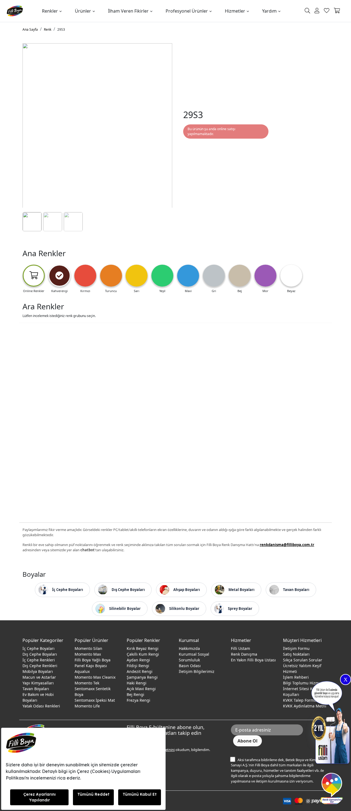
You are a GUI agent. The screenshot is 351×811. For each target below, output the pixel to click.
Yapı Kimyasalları (38, 683)
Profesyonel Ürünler (187, 11)
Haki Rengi (136, 683)
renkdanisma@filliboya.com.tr (287, 544)
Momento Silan (88, 648)
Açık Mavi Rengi (141, 688)
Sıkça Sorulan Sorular (302, 659)
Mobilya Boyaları (37, 671)
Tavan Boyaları (35, 688)
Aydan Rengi (138, 659)
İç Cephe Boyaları (38, 648)
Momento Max (88, 654)
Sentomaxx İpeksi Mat (95, 700)
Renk (47, 29)
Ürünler (83, 11)
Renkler (50, 11)
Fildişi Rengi (138, 665)
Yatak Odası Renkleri (41, 706)
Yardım (269, 11)
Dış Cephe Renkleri (39, 665)
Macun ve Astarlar (39, 677)
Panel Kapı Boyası (91, 665)
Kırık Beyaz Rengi (142, 648)
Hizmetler (235, 11)
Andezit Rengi (139, 671)
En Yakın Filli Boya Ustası (253, 659)
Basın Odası (190, 665)
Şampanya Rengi (142, 677)
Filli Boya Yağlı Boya (93, 659)
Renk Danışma (244, 654)
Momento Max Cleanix (95, 677)
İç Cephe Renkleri (38, 659)
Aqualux (82, 671)
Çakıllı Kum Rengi (143, 654)
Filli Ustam (240, 648)
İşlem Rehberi (296, 677)
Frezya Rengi (138, 700)
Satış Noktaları (296, 654)
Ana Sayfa (30, 29)
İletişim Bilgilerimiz (196, 671)
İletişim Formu (296, 648)
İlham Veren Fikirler (128, 11)
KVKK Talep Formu (299, 700)
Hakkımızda (189, 648)
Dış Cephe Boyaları (39, 654)
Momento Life (87, 706)
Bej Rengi (135, 694)
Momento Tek (87, 683)
